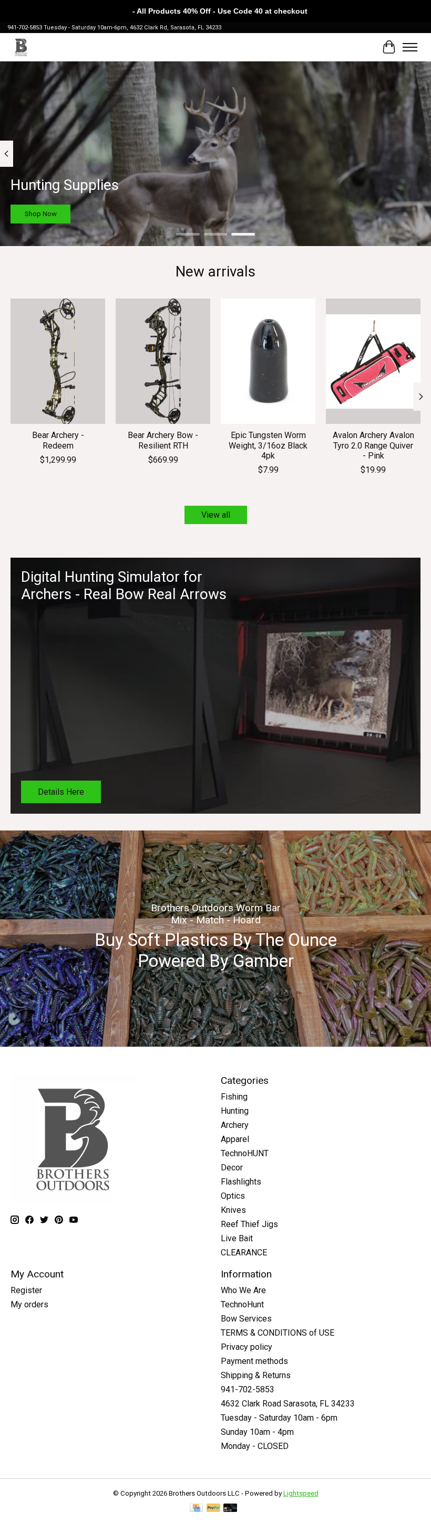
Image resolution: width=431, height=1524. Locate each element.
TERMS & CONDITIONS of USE (277, 1333)
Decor (232, 1168)
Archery (235, 1125)
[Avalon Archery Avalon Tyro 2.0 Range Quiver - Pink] (373, 361)
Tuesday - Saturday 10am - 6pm (279, 1418)
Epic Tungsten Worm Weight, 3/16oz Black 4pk (268, 445)
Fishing (234, 1097)
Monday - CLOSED (255, 1446)
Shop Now (41, 214)
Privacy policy (246, 1347)
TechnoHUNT (245, 1153)
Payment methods (254, 1361)
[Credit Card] (196, 1509)
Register (26, 1290)
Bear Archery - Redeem (58, 440)
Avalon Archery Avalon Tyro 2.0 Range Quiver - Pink (373, 445)
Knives (233, 1210)
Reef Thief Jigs (249, 1224)
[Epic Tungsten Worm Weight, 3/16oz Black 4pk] (268, 361)
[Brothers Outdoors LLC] (21, 47)
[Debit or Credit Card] (230, 1509)
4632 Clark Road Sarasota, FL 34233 (288, 1404)
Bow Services (246, 1319)
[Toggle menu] (409, 47)
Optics (233, 1196)
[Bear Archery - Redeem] (58, 361)
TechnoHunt (242, 1304)
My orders (29, 1304)
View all (215, 515)
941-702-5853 (247, 1389)
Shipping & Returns (256, 1375)
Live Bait (237, 1238)
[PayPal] (213, 1509)
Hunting (235, 1111)
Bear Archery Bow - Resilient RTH (163, 440)
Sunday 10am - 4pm (257, 1432)
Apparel (235, 1139)
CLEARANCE (244, 1252)
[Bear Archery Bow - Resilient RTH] (163, 361)
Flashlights (241, 1182)
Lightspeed (301, 1493)
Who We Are (243, 1290)
